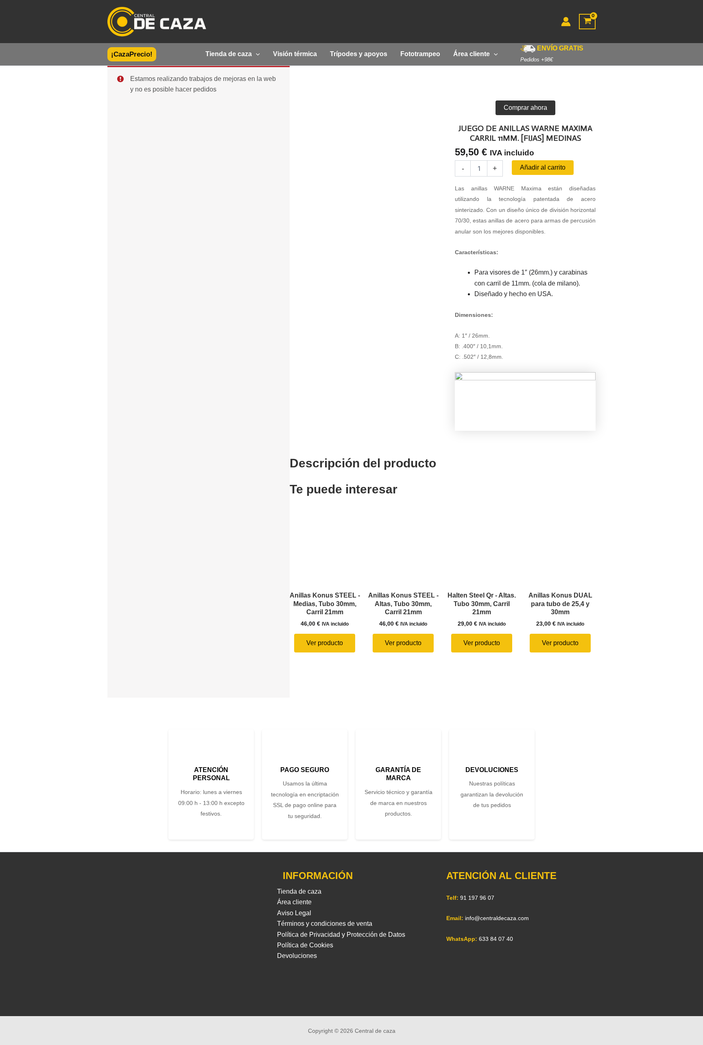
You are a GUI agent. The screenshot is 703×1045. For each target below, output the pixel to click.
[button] (131, 54)
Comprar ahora (525, 107)
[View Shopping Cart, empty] (587, 22)
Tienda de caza (299, 891)
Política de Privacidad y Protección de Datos (341, 934)
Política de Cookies (305, 945)
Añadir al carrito (542, 167)
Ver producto (324, 642)
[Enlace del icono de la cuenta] (566, 21)
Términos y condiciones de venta (324, 923)
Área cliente (294, 902)
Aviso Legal (294, 913)
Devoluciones (297, 955)
